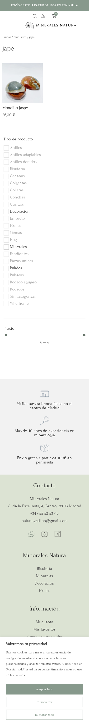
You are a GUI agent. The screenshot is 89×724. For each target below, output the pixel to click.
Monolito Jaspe (15, 107)
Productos (20, 37)
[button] (35, 16)
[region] (44, 680)
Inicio (7, 37)
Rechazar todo (44, 715)
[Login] (44, 16)
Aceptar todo (44, 689)
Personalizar (44, 702)
